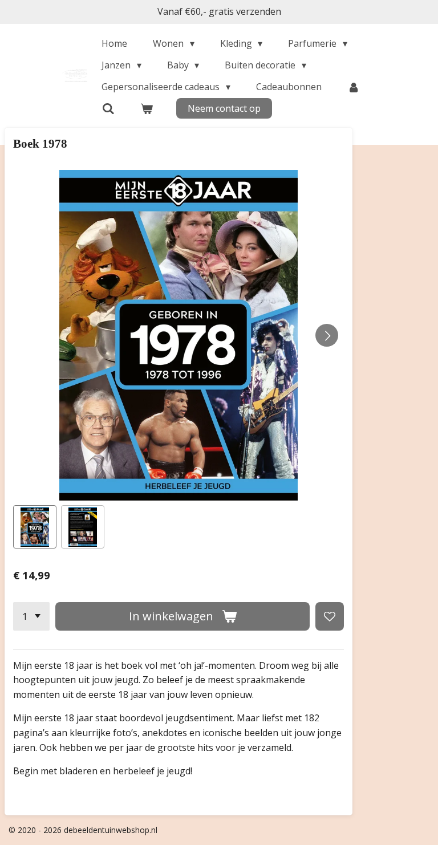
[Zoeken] (107, 108)
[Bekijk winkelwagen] (146, 108)
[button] (34, 527)
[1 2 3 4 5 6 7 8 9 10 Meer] (31, 616)
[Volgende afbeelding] (326, 335)
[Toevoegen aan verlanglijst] (329, 616)
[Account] (353, 87)
